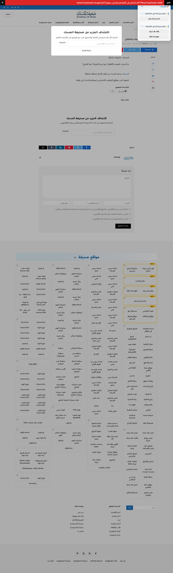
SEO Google (154, 37)
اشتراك (62, 43)
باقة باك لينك (154, 32)
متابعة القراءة (86, 50)
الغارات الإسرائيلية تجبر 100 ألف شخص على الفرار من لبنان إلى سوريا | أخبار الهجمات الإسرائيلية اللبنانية (120, 2)
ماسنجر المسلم (154, 19)
